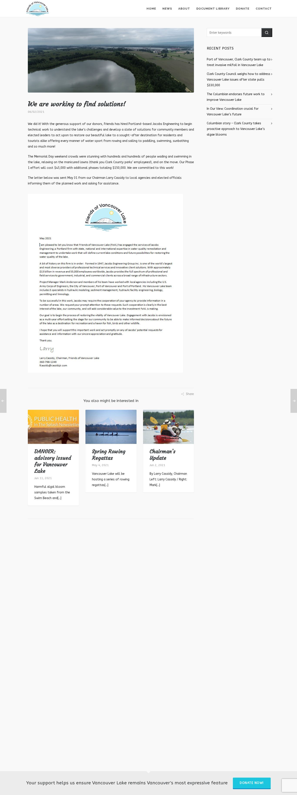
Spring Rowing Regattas (108, 454)
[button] (266, 32)
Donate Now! (252, 783)
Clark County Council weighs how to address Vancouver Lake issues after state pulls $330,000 (238, 79)
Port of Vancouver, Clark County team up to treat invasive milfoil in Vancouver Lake (238, 62)
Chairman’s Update (162, 454)
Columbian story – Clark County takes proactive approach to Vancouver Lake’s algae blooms (236, 128)
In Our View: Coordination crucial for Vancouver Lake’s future (233, 111)
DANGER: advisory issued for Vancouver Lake (52, 461)
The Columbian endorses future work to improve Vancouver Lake (236, 97)
